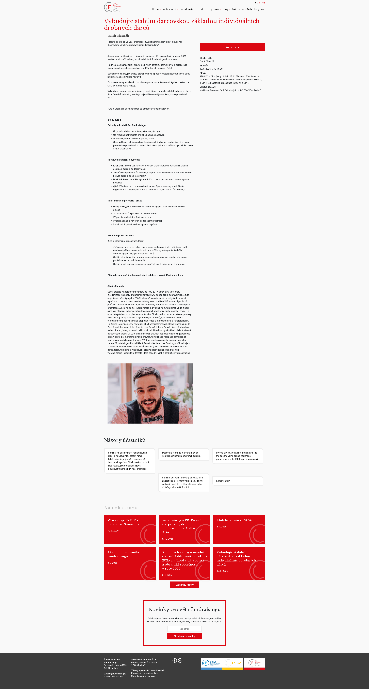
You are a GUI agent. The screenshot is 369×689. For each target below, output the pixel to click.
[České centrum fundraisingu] (112, 7)
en (256, 2)
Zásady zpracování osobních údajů (147, 670)
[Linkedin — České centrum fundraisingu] (180, 660)
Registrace (232, 47)
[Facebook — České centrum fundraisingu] (175, 660)
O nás (155, 9)
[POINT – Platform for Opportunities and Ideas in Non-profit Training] (211, 665)
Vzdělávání (169, 9)
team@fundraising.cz (116, 673)
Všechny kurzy (184, 585)
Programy (213, 9)
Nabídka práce (256, 9)
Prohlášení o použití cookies (144, 673)
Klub (201, 9)
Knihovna (237, 9)
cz (263, 2)
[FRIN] (232, 665)
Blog (225, 9)
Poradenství (186, 9)
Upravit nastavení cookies (143, 676)
